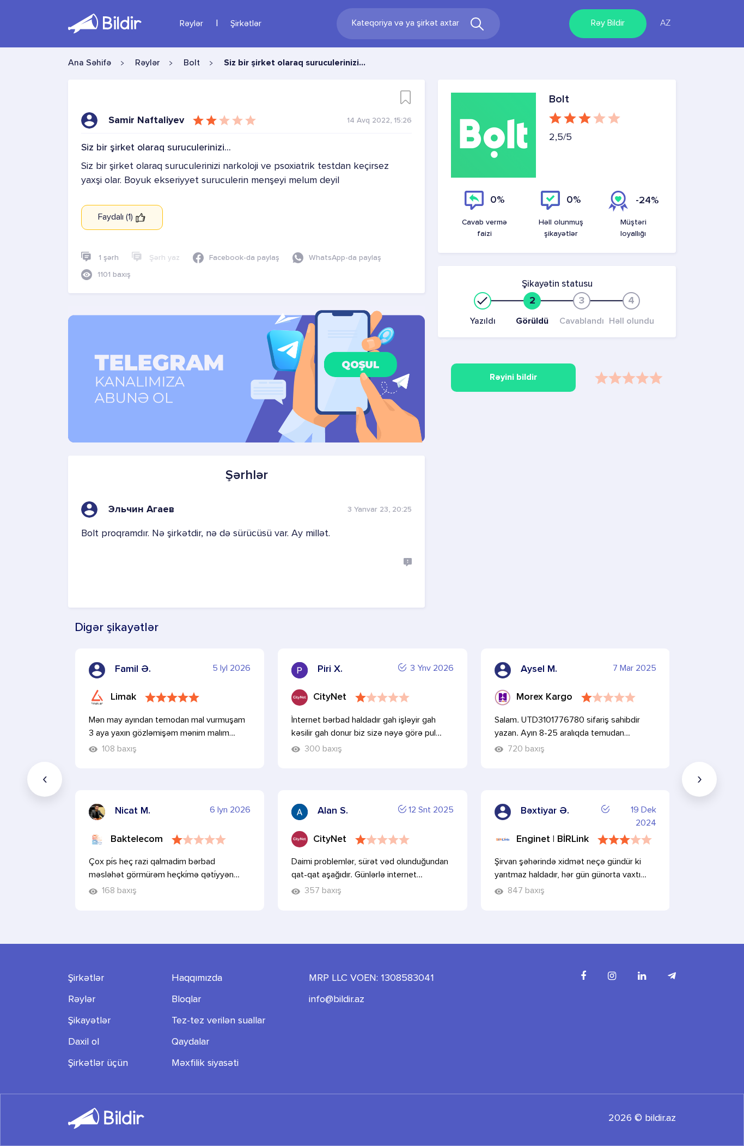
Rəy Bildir (608, 23)
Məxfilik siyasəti (205, 1063)
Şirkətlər (245, 24)
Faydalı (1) (116, 217)
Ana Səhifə (89, 63)
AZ (665, 23)
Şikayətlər (89, 1021)
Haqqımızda (197, 978)
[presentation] (44, 779)
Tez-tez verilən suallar (218, 1021)
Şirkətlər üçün (98, 1063)
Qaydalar (190, 1042)
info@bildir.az (336, 999)
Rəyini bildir (513, 377)
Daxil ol (83, 1042)
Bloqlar (186, 999)
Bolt (192, 63)
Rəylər (191, 24)
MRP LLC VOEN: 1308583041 (371, 978)
